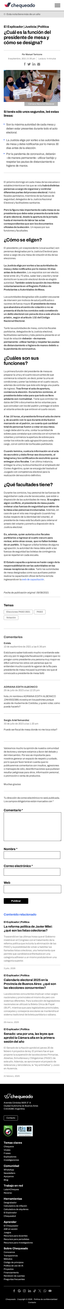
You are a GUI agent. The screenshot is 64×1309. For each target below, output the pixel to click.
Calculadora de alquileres (16, 1209)
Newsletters (9, 1173)
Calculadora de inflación (15, 1206)
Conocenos (9, 1252)
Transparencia (11, 1256)
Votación (11, 617)
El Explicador (13, 26)
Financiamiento (11, 1272)
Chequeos (9, 1146)
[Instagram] (25, 1291)
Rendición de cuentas (14, 1276)
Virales (7, 1150)
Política (43, 26)
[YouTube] (50, 1291)
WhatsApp (9, 1170)
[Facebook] (15, 1291)
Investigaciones (11, 1160)
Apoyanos (9, 1176)
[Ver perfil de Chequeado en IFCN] (8, 1130)
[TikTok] (35, 1291)
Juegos (7, 1232)
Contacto (10, 1118)
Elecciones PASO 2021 (18, 612)
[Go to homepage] (24, 5)
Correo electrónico (18, 866)
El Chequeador (11, 1226)
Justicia (30, 26)
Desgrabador (10, 1202)
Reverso (8, 1193)
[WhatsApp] (46, 1291)
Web (7, 882)
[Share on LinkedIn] (34, 64)
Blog (6, 1180)
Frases (7, 1153)
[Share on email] (38, 64)
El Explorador (10, 1212)
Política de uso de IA (13, 1266)
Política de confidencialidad (45, 1299)
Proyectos (9, 1269)
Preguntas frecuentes (14, 1279)
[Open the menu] (57, 5)
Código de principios (13, 1262)
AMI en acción (11, 1229)
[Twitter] (40, 1291)
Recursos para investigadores (18, 1243)
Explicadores (10, 1157)
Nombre (10, 849)
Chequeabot (10, 1216)
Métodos (8, 1259)
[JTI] (25, 1130)
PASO (40, 612)
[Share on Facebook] (25, 64)
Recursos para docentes (15, 1236)
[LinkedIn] (30, 1291)
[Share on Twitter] (29, 64)
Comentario (13, 810)
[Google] (20, 1291)
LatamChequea (11, 1189)
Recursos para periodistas (16, 1239)
